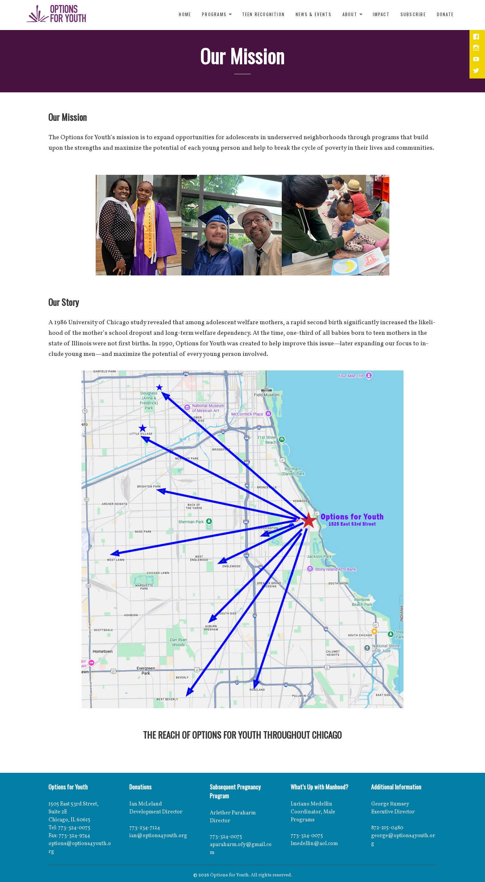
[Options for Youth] (56, 15)
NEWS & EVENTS (314, 14)
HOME (185, 14)
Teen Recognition (263, 14)
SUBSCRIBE (413, 14)
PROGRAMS (214, 14)
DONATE (445, 14)
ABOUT (349, 14)
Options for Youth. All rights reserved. (251, 875)
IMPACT (381, 14)
